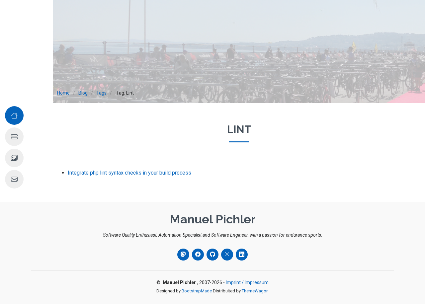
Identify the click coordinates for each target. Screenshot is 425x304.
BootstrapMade (197, 290)
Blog (83, 93)
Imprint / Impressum (247, 282)
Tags (101, 93)
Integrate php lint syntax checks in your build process (129, 173)
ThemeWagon (255, 290)
